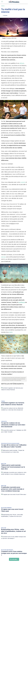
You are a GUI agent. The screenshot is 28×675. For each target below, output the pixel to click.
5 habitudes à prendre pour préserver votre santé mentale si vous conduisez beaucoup (12, 489)
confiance (22, 302)
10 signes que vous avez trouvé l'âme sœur (12, 510)
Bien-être (3, 463)
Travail (3, 401)
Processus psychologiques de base (10, 443)
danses (3, 257)
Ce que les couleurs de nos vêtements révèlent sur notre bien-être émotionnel (13, 425)
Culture (3, 5)
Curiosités (4, 421)
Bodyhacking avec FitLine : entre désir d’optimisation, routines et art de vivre (13, 531)
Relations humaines (6, 507)
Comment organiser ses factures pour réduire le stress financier (12, 403)
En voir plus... (14, 559)
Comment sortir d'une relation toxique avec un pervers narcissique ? (14, 553)
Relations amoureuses (7, 549)
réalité (10, 332)
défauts (22, 63)
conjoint (23, 182)
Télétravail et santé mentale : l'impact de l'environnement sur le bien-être (13, 467)
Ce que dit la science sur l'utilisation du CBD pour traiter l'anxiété (13, 446)
